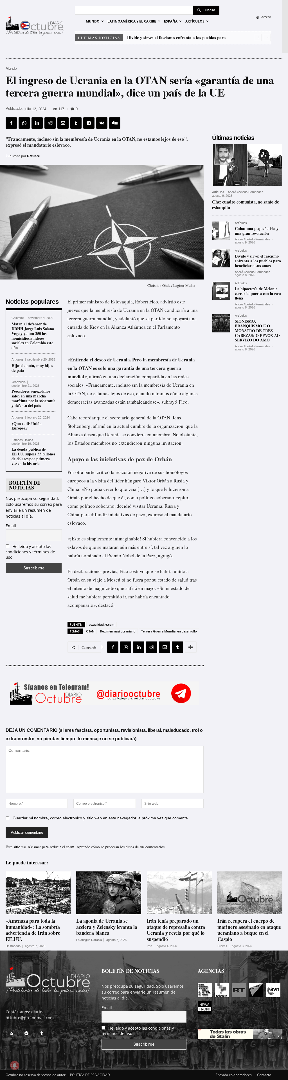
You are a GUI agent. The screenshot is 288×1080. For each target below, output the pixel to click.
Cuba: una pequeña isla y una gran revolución (256, 230)
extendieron (130, 443)
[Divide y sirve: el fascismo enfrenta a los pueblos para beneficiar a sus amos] (221, 258)
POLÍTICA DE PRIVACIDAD (90, 1074)
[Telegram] (88, 123)
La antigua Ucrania (89, 940)
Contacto (264, 1074)
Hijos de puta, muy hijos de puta (32, 368)
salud (183, 579)
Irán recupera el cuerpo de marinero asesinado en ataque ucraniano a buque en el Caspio (249, 930)
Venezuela (19, 382)
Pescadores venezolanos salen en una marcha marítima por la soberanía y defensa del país (33, 398)
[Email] (63, 123)
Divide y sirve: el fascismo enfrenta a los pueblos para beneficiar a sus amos (258, 261)
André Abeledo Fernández (245, 192)
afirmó (95, 376)
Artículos (18, 359)
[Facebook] (11, 123)
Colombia (18, 317)
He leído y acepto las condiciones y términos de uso (30, 552)
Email (11, 525)
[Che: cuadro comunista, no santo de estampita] (247, 165)
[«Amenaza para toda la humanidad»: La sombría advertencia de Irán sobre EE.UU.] (38, 892)
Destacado (13, 946)
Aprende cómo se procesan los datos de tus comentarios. (121, 846)
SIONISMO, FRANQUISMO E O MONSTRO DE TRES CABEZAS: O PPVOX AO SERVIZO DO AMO (257, 330)
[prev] (258, 37)
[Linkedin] (37, 123)
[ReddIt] (50, 123)
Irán (149, 946)
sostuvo (137, 571)
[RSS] (11, 1033)
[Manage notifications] (14, 1065)
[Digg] (114, 123)
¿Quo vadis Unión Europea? (27, 426)
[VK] (101, 123)
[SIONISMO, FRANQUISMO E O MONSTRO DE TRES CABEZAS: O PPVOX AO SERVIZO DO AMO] (221, 323)
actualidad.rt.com (101, 624)
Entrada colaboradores (234, 1074)
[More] (191, 647)
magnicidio (104, 588)
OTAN (90, 631)
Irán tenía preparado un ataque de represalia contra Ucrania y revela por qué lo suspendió (176, 930)
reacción (124, 472)
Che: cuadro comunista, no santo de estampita (245, 204)
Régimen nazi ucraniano (118, 631)
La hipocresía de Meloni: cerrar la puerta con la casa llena (181, 37)
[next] (267, 37)
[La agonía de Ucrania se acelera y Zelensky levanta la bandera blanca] (108, 892)
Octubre (33, 156)
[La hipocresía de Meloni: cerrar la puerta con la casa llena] (221, 291)
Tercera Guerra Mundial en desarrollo (169, 631)
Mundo (11, 68)
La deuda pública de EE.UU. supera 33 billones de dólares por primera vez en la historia (33, 456)
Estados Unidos (22, 440)
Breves (222, 946)
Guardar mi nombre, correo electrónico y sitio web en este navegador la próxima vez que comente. (101, 818)
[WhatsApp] (24, 123)
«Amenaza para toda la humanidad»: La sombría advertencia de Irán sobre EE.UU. (33, 930)
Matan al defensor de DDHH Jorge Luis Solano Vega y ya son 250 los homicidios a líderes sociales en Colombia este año (33, 335)
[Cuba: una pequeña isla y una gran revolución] (221, 231)
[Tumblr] (76, 123)
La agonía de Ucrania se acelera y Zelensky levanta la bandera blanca (106, 926)
